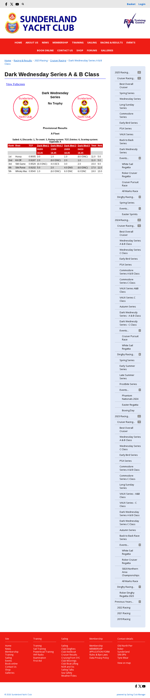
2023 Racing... (122, 416)
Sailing (92, 42)
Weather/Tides (69, 675)
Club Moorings (68, 660)
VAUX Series (126, 134)
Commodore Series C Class (127, 281)
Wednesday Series (130, 98)
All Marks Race (130, 191)
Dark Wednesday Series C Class (129, 522)
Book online (45, 50)
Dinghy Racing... (125, 197)
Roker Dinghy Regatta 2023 (127, 594)
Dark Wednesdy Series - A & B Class (130, 314)
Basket (131, 4)
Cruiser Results (69, 654)
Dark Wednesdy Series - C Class (129, 323)
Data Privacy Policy (99, 657)
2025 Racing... (122, 72)
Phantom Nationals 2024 (130, 397)
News (45, 42)
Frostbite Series (128, 384)
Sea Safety (66, 672)
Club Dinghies (68, 648)
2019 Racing (123, 619)
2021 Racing (123, 613)
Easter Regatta (130, 404)
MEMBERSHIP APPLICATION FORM (99, 650)
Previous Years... (124, 601)
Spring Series (127, 93)
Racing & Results (111, 42)
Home (18, 42)
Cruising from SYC (70, 657)
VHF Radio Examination (39, 656)
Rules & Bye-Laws (98, 654)
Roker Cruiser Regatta (129, 174)
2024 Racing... (122, 220)
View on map (124, 662)
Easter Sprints (130, 214)
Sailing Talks (67, 669)
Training (78, 42)
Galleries (107, 50)
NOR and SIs (67, 666)
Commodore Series (126, 115)
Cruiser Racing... (126, 78)
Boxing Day (128, 410)
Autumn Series (128, 306)
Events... (124, 158)
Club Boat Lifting (69, 663)
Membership (60, 42)
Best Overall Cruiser (126, 85)
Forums (92, 50)
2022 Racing (123, 607)
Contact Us (65, 50)
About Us (32, 42)
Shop (79, 50)
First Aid (37, 660)
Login (141, 4)
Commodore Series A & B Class (130, 272)
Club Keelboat (68, 651)
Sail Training (39, 648)
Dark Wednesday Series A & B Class (130, 513)
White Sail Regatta (127, 165)
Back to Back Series (127, 141)
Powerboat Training (43, 651)
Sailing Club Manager (136, 694)
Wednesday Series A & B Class (130, 242)
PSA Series (126, 128)
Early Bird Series (129, 122)
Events (130, 42)
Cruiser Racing (58, 60)
